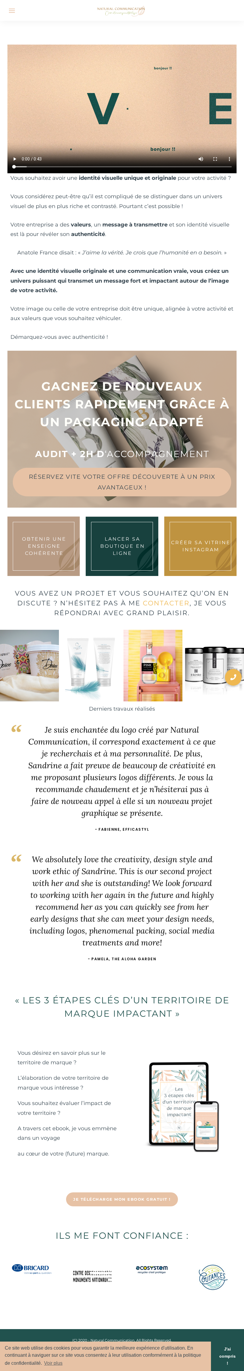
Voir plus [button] (53, 1363)
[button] (233, 677)
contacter (166, 603)
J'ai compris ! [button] (227, 1356)
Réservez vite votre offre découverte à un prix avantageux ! (122, 482)
